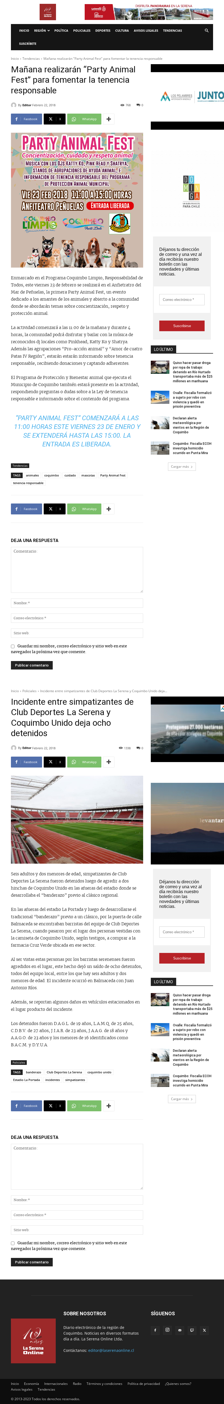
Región (40, 30)
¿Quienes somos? (178, 1383)
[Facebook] (155, 1330)
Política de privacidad (144, 1383)
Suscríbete (27, 44)
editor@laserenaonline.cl (111, 1350)
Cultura (122, 30)
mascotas (88, 475)
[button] (206, 30)
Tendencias (172, 30)
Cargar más (180, 466)
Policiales (81, 30)
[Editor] (14, 105)
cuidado (70, 475)
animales (32, 475)
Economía (31, 1383)
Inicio (24, 30)
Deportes (102, 30)
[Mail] (179, 1330)
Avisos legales (146, 30)
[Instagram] (167, 1330)
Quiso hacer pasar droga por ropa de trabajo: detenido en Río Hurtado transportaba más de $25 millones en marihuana (193, 372)
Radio (77, 1383)
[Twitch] (192, 1330)
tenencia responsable (28, 483)
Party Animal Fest (112, 475)
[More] (108, 119)
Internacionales (56, 1383)
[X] (204, 1330)
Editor (26, 105)
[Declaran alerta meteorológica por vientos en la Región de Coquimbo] (160, 422)
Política (61, 30)
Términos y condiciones (104, 1383)
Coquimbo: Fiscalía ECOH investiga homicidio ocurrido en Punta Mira (192, 448)
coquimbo (51, 475)
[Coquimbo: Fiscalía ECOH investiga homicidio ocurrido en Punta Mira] (160, 448)
